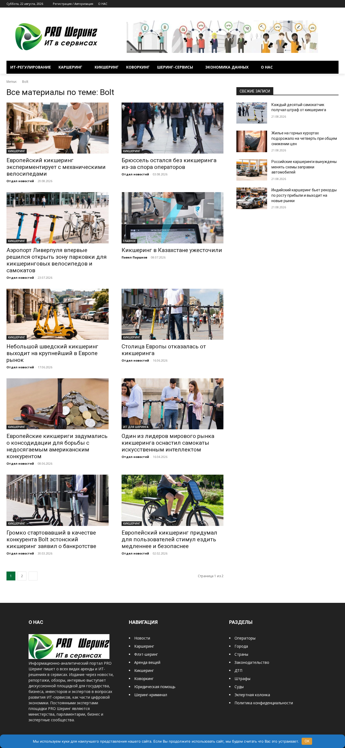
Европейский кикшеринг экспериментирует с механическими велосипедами (56, 167)
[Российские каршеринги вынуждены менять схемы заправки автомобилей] (251, 170)
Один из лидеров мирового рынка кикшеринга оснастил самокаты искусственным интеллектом (168, 443)
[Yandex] (335, 4)
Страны (241, 654)
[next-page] (33, 576)
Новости (142, 638)
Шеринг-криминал (150, 694)
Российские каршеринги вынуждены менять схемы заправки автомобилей (304, 166)
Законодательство (251, 662)
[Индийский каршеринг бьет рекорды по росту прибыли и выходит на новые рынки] (251, 198)
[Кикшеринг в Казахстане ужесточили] (173, 217)
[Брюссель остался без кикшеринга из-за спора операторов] (173, 128)
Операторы (245, 638)
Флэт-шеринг (146, 654)
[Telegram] (321, 4)
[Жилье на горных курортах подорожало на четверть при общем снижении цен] (251, 141)
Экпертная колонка (252, 694)
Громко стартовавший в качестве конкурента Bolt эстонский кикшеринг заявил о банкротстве (51, 539)
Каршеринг (144, 646)
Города (241, 646)
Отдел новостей (20, 181)
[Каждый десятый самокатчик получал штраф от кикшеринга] (251, 113)
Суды (239, 686)
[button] (332, 67)
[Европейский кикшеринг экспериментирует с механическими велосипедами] (57, 128)
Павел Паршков (134, 257)
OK (307, 741)
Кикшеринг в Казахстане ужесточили (172, 250)
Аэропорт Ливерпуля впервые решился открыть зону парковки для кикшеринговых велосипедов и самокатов (56, 260)
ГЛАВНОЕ (129, 241)
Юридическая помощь (154, 686)
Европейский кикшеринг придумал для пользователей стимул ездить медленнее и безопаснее (169, 539)
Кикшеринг (144, 670)
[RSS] (313, 4)
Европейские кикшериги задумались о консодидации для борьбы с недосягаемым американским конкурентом (57, 446)
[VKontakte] (328, 4)
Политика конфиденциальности (263, 702)
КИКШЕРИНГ (16, 151)
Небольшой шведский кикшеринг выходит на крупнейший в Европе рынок (52, 353)
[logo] (69, 657)
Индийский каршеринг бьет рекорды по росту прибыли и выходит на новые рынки (304, 195)
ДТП (238, 670)
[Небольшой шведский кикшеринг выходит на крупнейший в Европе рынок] (57, 314)
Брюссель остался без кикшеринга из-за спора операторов (169, 163)
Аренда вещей (147, 662)
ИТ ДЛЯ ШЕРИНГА (136, 427)
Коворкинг (144, 678)
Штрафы (242, 678)
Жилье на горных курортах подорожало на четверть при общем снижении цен (304, 138)
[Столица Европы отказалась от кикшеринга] (173, 314)
